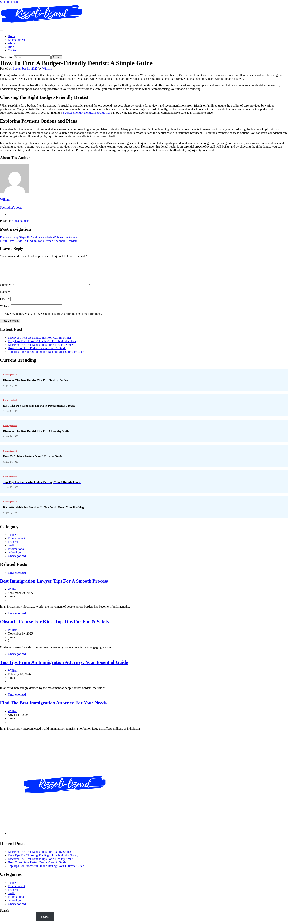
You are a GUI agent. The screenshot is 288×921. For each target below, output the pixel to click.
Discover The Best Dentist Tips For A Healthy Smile (40, 344)
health (11, 545)
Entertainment (16, 39)
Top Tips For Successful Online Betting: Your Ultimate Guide (46, 351)
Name (5, 291)
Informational (16, 549)
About (12, 43)
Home (11, 36)
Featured (13, 541)
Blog (11, 46)
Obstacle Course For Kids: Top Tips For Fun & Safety (54, 621)
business (13, 534)
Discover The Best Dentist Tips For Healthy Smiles (39, 337)
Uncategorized (21, 220)
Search (4, 910)
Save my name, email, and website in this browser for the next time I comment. (53, 313)
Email (5, 299)
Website (5, 306)
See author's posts (11, 207)
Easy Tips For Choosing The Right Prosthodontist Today (43, 341)
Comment (7, 284)
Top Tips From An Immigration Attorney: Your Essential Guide (64, 662)
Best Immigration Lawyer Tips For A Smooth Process (54, 581)
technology (15, 552)
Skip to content (9, 1)
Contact (12, 50)
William (47, 68)
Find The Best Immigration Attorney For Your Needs (53, 702)
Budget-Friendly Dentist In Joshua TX (86, 112)
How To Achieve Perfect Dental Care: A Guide (37, 348)
